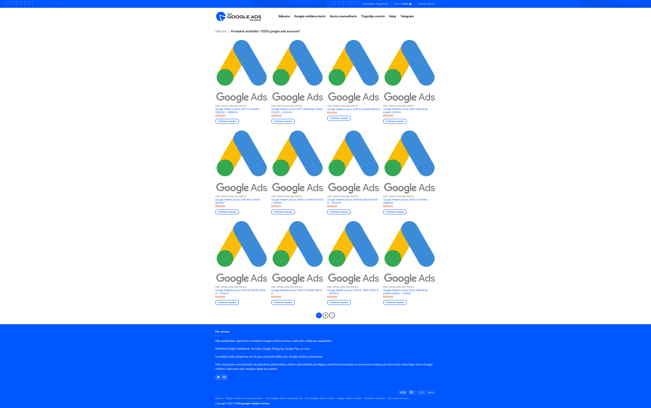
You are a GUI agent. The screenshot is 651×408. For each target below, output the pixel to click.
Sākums (284, 16)
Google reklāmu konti (310, 16)
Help (392, 16)
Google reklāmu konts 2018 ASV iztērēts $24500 (237, 201)
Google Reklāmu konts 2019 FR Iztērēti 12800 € (296, 292)
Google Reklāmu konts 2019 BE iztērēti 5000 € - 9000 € (352, 201)
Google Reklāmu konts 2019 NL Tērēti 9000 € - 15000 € (353, 292)
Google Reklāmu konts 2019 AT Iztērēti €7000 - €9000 (297, 201)
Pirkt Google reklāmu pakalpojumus (284, 398)
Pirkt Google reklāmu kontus (320, 398)
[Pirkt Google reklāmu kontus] (244, 16)
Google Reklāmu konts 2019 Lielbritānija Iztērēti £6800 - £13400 (405, 292)
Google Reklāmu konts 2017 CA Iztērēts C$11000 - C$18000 (237, 111)
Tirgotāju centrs (373, 16)
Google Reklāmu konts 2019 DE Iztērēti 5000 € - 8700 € (240, 292)
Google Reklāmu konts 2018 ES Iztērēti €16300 (353, 109)
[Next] (332, 315)
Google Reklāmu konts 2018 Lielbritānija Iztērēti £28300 (405, 111)
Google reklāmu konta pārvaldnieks (244, 398)
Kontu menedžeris (343, 16)
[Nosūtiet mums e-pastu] (224, 377)
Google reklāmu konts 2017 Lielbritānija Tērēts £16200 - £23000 (297, 111)
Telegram (407, 16)
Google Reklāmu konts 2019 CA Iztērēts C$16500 (405, 201)
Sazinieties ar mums (398, 398)
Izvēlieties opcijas (227, 121)
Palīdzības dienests (374, 398)
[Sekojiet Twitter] (218, 377)
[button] (375, 4)
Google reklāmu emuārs (349, 398)
